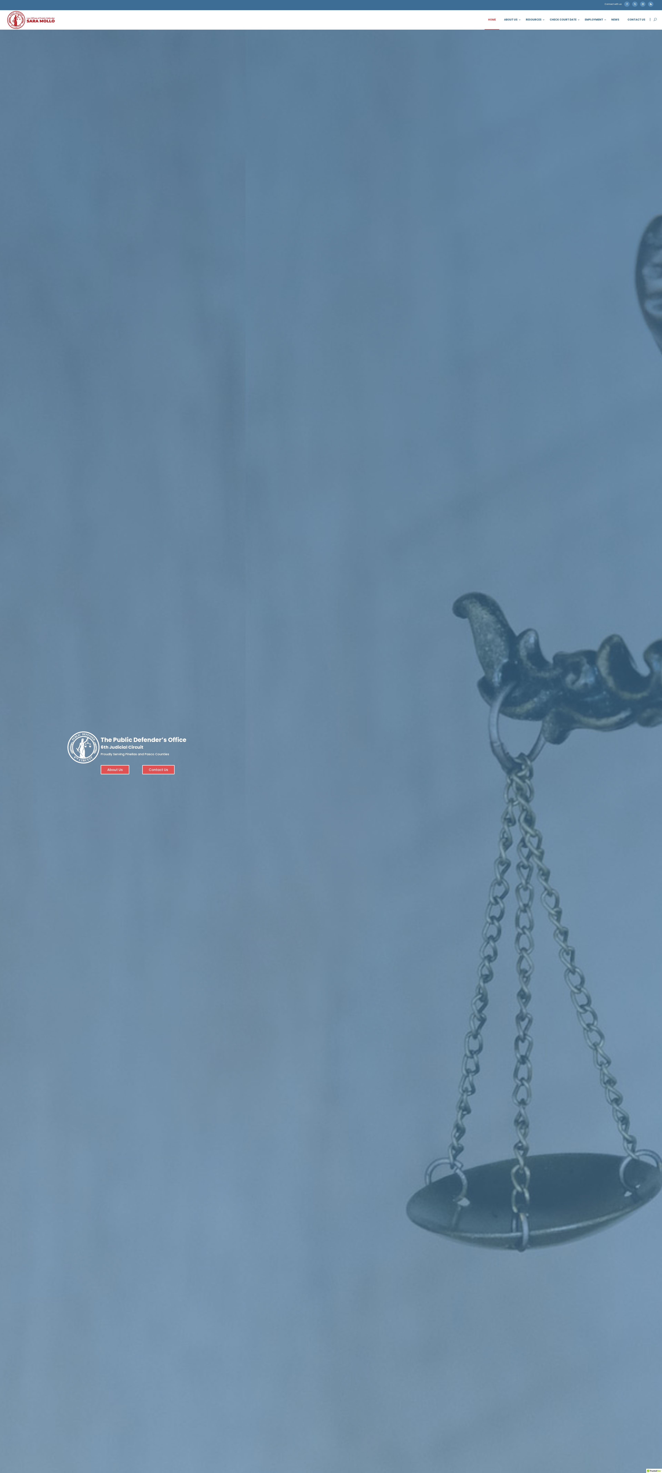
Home (492, 19)
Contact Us (636, 19)
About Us (511, 19)
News (615, 19)
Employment (594, 19)
